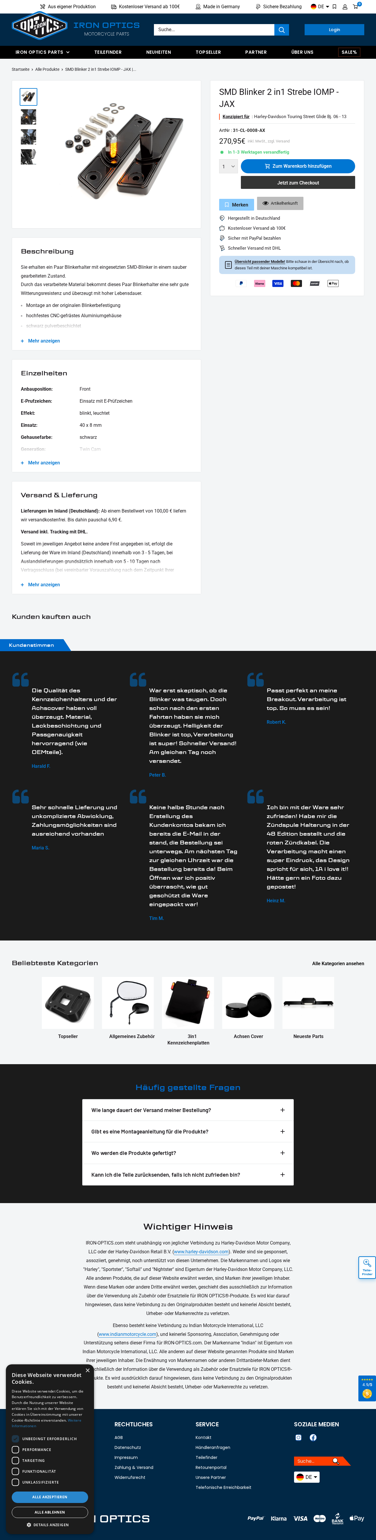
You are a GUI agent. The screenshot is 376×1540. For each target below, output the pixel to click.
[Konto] (345, 6)
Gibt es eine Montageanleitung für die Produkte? (150, 1131)
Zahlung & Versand (134, 1467)
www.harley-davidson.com (201, 1251)
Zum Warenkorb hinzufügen (302, 166)
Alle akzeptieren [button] (49, 1496)
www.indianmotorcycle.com (127, 1334)
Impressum (126, 1457)
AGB (119, 1437)
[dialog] (50, 1449)
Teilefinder (108, 52)
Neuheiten (158, 52)
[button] (50, 1525)
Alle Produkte (47, 69)
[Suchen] (281, 30)
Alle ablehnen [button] (50, 1512)
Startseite (20, 69)
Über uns (302, 52)
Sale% (349, 52)
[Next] (193, 156)
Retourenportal (211, 1467)
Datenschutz (128, 1447)
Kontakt (204, 1437)
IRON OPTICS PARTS (39, 52)
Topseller (208, 52)
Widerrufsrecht (130, 1477)
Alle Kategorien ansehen (338, 963)
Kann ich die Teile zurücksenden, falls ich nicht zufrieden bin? (165, 1174)
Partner (256, 52)
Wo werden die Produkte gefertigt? (133, 1152)
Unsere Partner (211, 1477)
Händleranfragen (213, 1447)
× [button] (87, 1370)
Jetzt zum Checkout (298, 183)
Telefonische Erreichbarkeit (223, 1487)
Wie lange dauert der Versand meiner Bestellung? (151, 1109)
